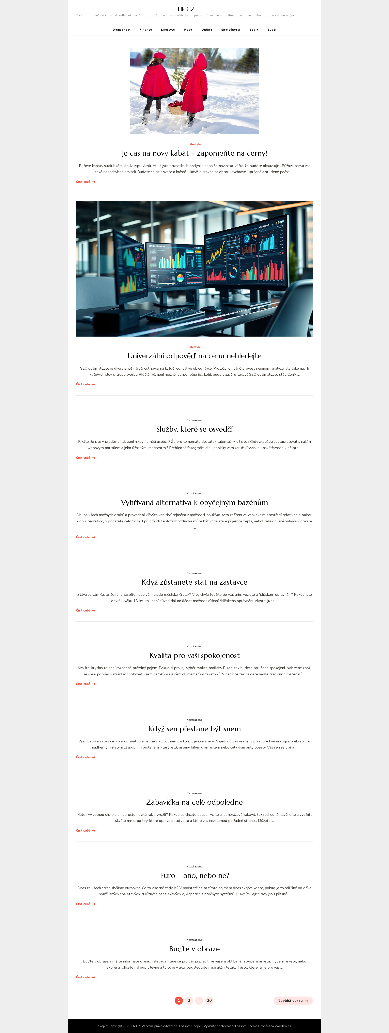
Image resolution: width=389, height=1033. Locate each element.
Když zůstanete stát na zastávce (194, 582)
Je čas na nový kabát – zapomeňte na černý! (194, 153)
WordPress (283, 1026)
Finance (146, 30)
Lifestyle (168, 30)
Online (206, 30)
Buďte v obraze (194, 948)
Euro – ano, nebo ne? (194, 875)
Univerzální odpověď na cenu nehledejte (194, 355)
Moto (188, 30)
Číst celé (83, 182)
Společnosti (230, 30)
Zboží (272, 30)
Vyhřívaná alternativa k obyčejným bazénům (194, 502)
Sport (254, 30)
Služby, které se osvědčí (194, 429)
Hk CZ (186, 9)
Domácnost (122, 30)
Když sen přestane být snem (194, 728)
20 (210, 1000)
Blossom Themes (246, 1026)
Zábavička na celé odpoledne (194, 802)
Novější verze (290, 1000)
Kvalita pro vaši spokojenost (194, 655)
